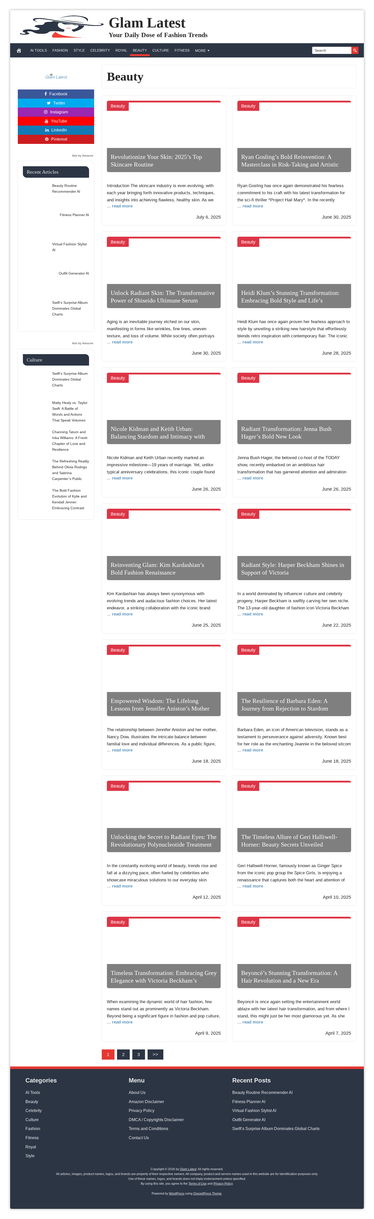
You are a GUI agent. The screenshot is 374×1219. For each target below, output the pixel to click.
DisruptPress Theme (207, 1193)
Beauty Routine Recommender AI (262, 1092)
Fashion (60, 50)
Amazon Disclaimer (146, 1102)
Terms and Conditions (148, 1128)
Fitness (182, 50)
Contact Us (139, 1138)
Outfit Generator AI (248, 1120)
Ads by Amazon (82, 155)
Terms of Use (198, 1183)
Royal (121, 50)
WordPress (176, 1193)
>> (155, 1054)
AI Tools (38, 50)
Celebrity (100, 50)
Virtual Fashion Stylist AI (254, 1110)
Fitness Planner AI (248, 1102)
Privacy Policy (141, 1110)
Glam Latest (147, 22)
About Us (137, 1092)
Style (79, 50)
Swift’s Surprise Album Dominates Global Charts (276, 1128)
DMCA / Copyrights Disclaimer (156, 1120)
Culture (160, 50)
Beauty (140, 50)
